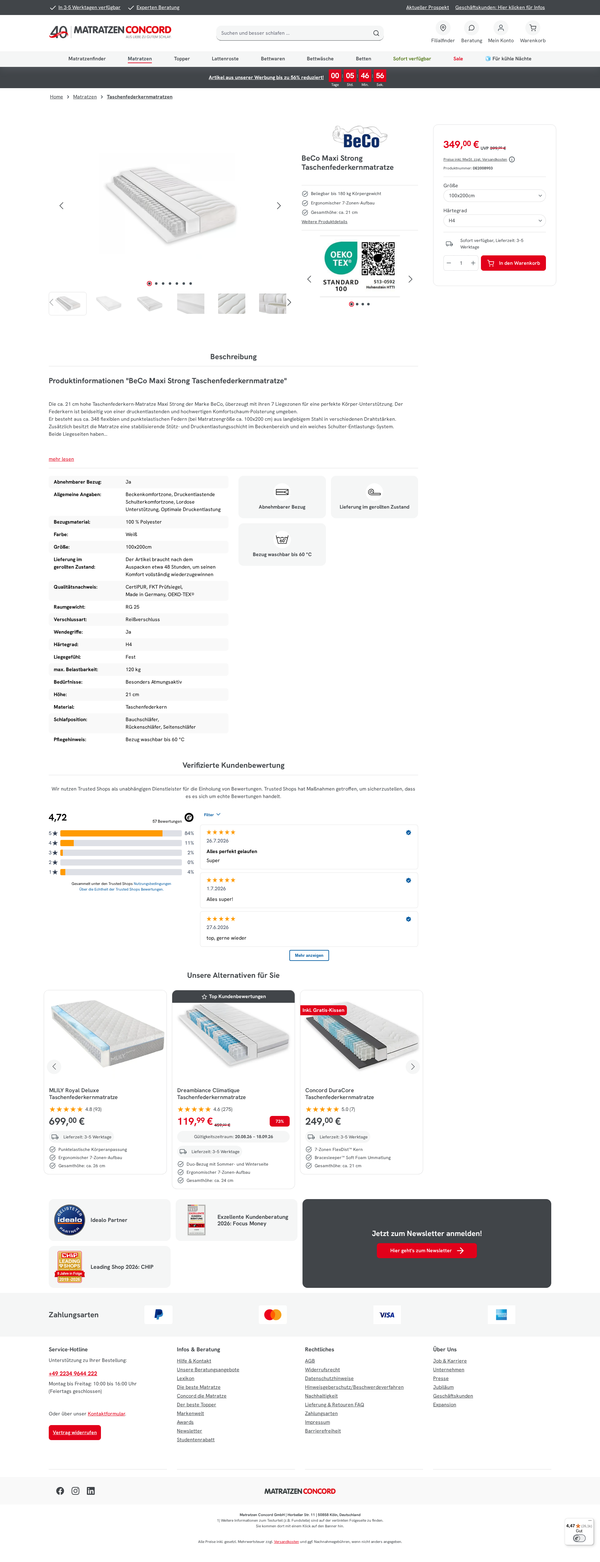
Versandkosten (286, 1541)
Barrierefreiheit (323, 1431)
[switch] (579, 1538)
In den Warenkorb (519, 263)
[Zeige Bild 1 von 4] (351, 304)
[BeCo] (360, 137)
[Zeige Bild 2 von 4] (357, 304)
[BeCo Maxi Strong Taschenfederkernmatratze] (170, 206)
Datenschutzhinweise (329, 1378)
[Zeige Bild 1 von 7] (149, 283)
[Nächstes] (279, 205)
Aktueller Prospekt (427, 7)
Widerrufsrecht (322, 1369)
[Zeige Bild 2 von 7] (156, 283)
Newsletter (189, 1431)
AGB (310, 1361)
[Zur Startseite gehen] (111, 33)
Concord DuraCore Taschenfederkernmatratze (339, 1094)
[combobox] (292, 33)
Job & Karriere (450, 1361)
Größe (450, 185)
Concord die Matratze (202, 1396)
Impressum (317, 1422)
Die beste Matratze (199, 1387)
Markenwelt (190, 1413)
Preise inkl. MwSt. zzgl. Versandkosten (475, 159)
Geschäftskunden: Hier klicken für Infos (500, 7)
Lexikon (185, 1378)
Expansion (444, 1404)
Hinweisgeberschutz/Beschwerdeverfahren (354, 1387)
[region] (170, 219)
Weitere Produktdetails (325, 221)
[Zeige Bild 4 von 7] (170, 283)
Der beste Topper (196, 1404)
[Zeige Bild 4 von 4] (368, 304)
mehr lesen (61, 459)
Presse (441, 1378)
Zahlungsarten (321, 1413)
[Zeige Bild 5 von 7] (177, 283)
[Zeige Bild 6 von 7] (183, 283)
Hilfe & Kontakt (194, 1361)
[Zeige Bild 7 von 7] (190, 283)
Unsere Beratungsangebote (208, 1369)
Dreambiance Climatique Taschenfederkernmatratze (211, 1094)
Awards (185, 1422)
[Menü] (590, 1522)
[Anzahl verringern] (448, 263)
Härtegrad (455, 210)
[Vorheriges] (61, 205)
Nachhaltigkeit (321, 1396)
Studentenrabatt (196, 1439)
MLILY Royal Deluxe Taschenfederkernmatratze (83, 1094)
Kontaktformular (106, 1413)
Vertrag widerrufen (75, 1432)
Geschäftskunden (453, 1396)
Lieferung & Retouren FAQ (334, 1404)
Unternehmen (448, 1369)
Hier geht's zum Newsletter (421, 1250)
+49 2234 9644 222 (73, 1373)
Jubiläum (443, 1387)
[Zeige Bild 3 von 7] (163, 283)
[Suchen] (376, 33)
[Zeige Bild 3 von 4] (362, 304)
